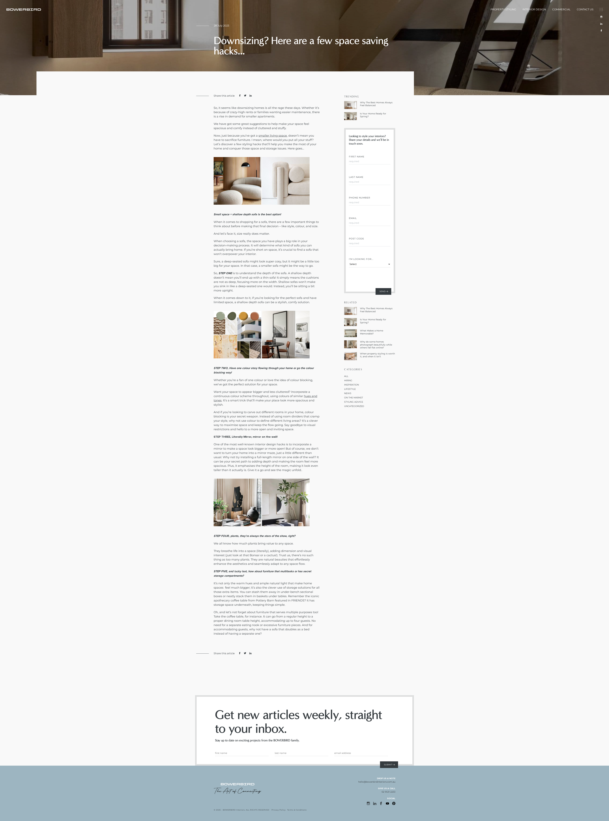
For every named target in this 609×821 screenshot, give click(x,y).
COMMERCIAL (561, 9)
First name (356, 156)
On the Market (353, 397)
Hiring (348, 380)
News (347, 393)
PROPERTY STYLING (503, 9)
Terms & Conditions (297, 810)
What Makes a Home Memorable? (371, 332)
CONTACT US (585, 9)
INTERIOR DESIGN (534, 9)
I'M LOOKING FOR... (361, 259)
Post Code (356, 238)
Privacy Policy (279, 810)
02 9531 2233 (388, 791)
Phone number (359, 197)
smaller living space (273, 135)
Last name (356, 177)
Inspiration (351, 384)
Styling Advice (353, 401)
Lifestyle (350, 389)
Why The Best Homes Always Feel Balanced (376, 104)
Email (353, 218)
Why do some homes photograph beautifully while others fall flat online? (376, 344)
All (346, 376)
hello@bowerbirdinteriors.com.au (376, 781)
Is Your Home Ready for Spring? (373, 115)
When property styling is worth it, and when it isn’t (377, 355)
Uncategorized (354, 406)
